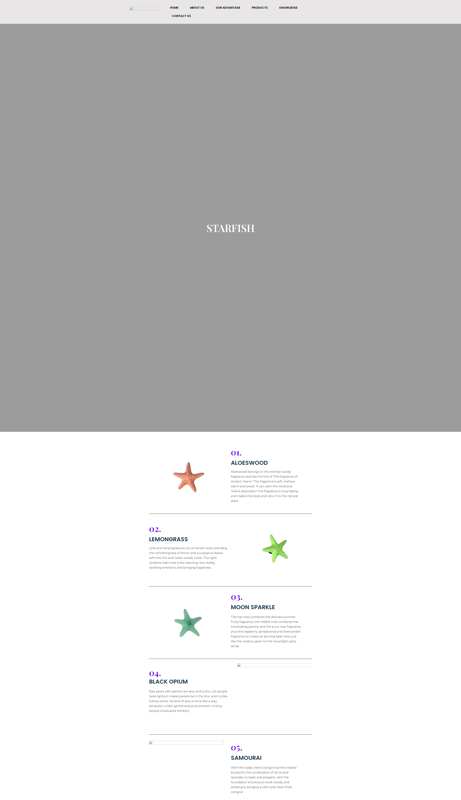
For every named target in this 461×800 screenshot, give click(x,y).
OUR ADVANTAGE (228, 8)
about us (197, 8)
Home (174, 8)
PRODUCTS (260, 8)
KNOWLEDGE (288, 8)
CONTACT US (181, 16)
